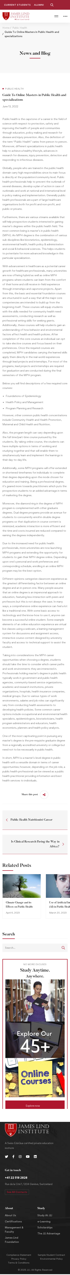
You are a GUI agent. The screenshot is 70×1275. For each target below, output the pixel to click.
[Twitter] (6, 1156)
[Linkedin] (35, 1156)
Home (5, 27)
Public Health (19, 27)
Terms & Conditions (18, 1262)
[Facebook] (13, 1156)
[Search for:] (35, 947)
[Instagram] (20, 1156)
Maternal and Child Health (17, 424)
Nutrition (44, 424)
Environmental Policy (51, 1258)
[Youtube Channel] (28, 1156)
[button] (35, 1104)
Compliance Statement (18, 1254)
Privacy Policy (18, 1258)
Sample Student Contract (51, 1254)
